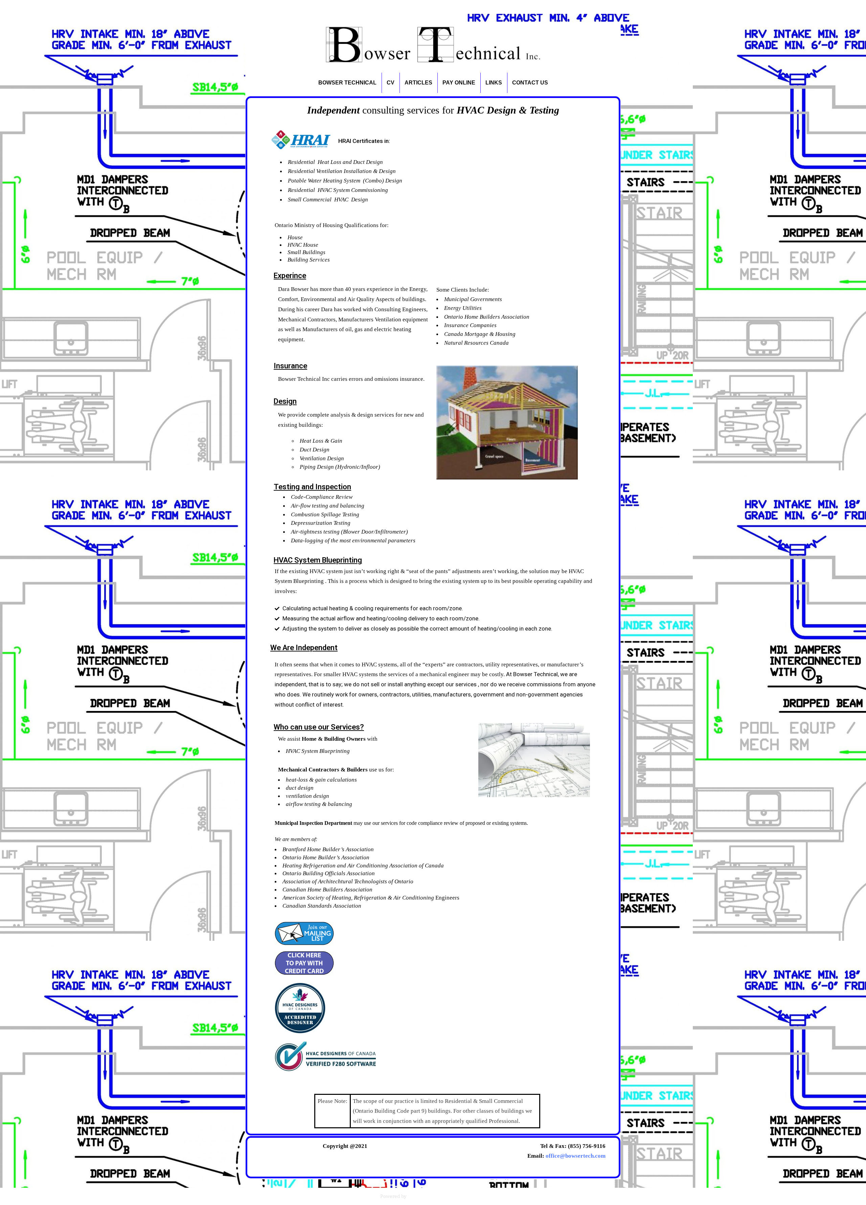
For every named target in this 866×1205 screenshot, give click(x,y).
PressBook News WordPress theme (446, 1196)
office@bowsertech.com (576, 1156)
